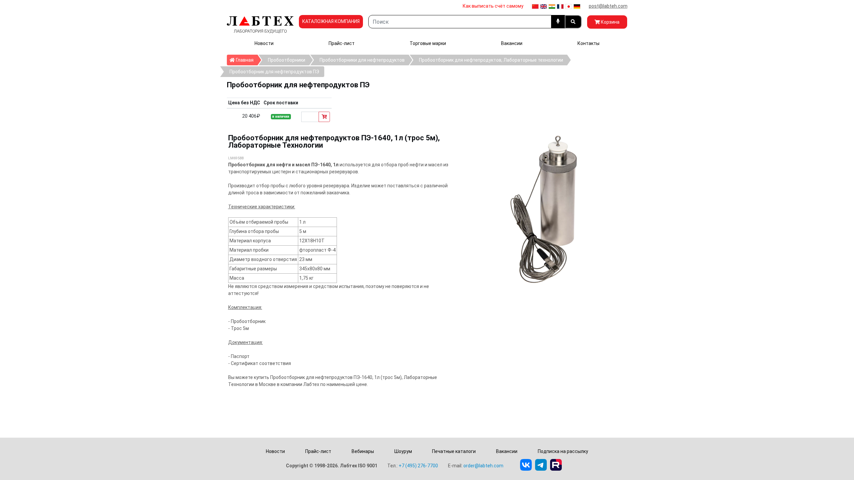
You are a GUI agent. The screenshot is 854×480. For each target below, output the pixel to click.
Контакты (588, 43)
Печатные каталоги (454, 451)
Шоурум (403, 451)
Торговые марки (428, 43)
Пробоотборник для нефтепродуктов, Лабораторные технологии (491, 60)
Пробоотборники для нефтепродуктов (362, 60)
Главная (246, 60)
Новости (264, 43)
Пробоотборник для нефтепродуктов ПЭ (274, 71)
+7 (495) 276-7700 (418, 465)
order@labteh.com (483, 465)
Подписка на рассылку (563, 451)
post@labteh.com (608, 6)
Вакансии (511, 43)
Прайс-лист (342, 43)
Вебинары (363, 451)
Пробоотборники (286, 60)
